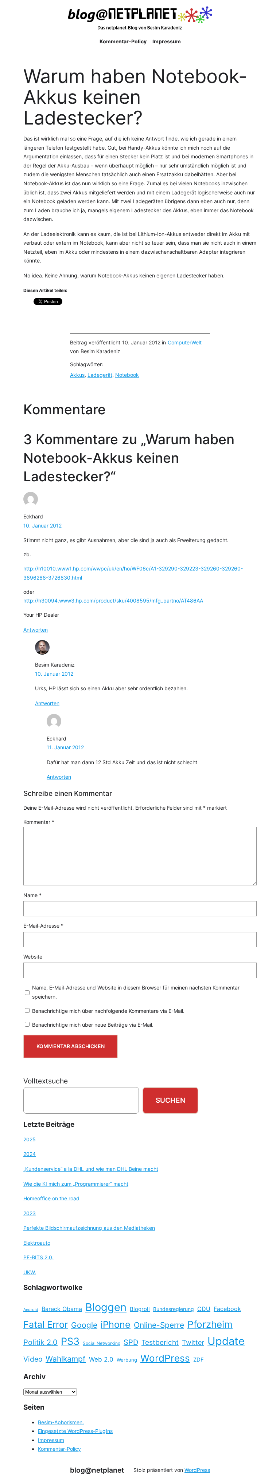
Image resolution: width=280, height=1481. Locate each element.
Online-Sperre (159, 1325)
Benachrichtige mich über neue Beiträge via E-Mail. (92, 1025)
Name (32, 895)
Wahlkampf (66, 1358)
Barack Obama (62, 1308)
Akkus (77, 375)
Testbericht (160, 1342)
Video (32, 1359)
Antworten (35, 630)
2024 (29, 1154)
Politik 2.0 (40, 1342)
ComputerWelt (185, 342)
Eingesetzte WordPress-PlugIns (75, 1431)
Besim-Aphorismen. (61, 1422)
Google (84, 1325)
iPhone (116, 1324)
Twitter (193, 1342)
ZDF (198, 1359)
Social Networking (101, 1343)
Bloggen (106, 1307)
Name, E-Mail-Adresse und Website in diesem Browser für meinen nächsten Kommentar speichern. (136, 992)
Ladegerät (100, 375)
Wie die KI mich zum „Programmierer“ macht (75, 1184)
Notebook (127, 375)
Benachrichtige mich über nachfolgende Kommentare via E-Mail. (108, 1011)
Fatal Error (45, 1324)
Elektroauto (36, 1243)
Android (30, 1309)
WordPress (165, 1358)
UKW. (29, 1272)
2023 (29, 1213)
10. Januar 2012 (42, 525)
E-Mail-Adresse (43, 926)
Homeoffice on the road (51, 1198)
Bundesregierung (173, 1309)
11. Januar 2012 (65, 747)
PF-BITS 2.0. (38, 1257)
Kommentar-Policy (59, 1449)
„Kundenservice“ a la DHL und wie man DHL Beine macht (90, 1169)
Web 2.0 (101, 1359)
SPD (131, 1342)
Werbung (127, 1360)
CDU (203, 1308)
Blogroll (140, 1309)
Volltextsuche (45, 1081)
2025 (29, 1139)
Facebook (227, 1309)
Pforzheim (210, 1324)
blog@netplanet (97, 1470)
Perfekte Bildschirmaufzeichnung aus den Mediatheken (89, 1228)
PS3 (70, 1341)
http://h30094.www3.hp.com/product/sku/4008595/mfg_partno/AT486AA (113, 600)
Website (32, 956)
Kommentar (38, 822)
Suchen (170, 1100)
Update (226, 1341)
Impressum (51, 1440)
